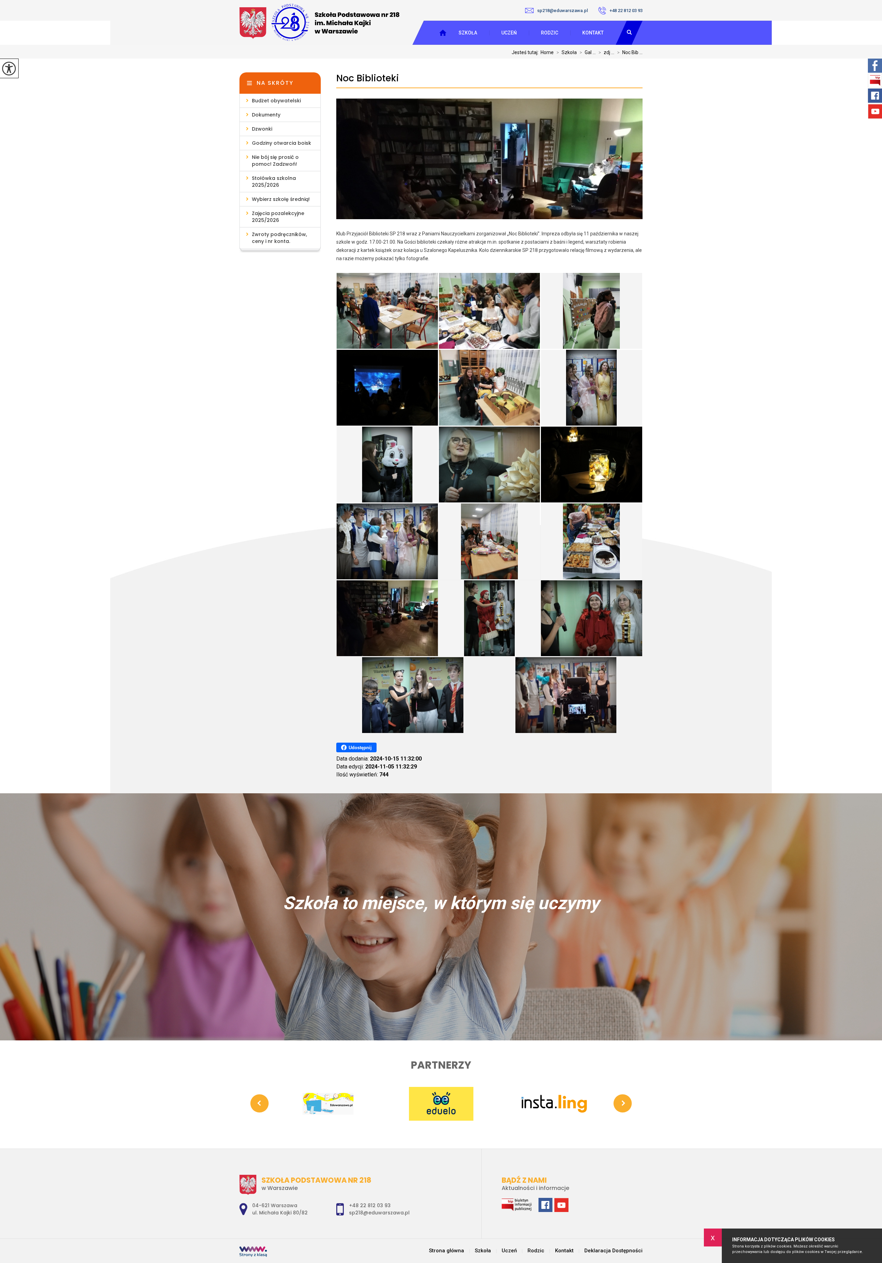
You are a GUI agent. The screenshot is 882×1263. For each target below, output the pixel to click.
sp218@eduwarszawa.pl (562, 10)
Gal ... (588, 52)
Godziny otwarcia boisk (281, 143)
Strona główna (446, 1250)
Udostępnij (360, 747)
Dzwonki (262, 128)
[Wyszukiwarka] (629, 33)
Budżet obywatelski (276, 100)
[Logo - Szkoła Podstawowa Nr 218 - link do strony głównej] (319, 22)
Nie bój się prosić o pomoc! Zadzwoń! (275, 160)
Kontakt (593, 32)
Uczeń (509, 32)
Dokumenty (266, 114)
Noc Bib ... (630, 52)
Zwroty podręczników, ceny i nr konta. (279, 238)
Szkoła (468, 32)
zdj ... (606, 52)
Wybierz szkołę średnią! (281, 199)
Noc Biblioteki (367, 78)
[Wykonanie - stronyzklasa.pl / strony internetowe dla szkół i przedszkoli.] (253, 1252)
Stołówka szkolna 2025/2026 (274, 182)
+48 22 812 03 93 (626, 10)
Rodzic (549, 32)
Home (547, 52)
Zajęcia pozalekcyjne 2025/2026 (278, 217)
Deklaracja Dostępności (613, 1250)
